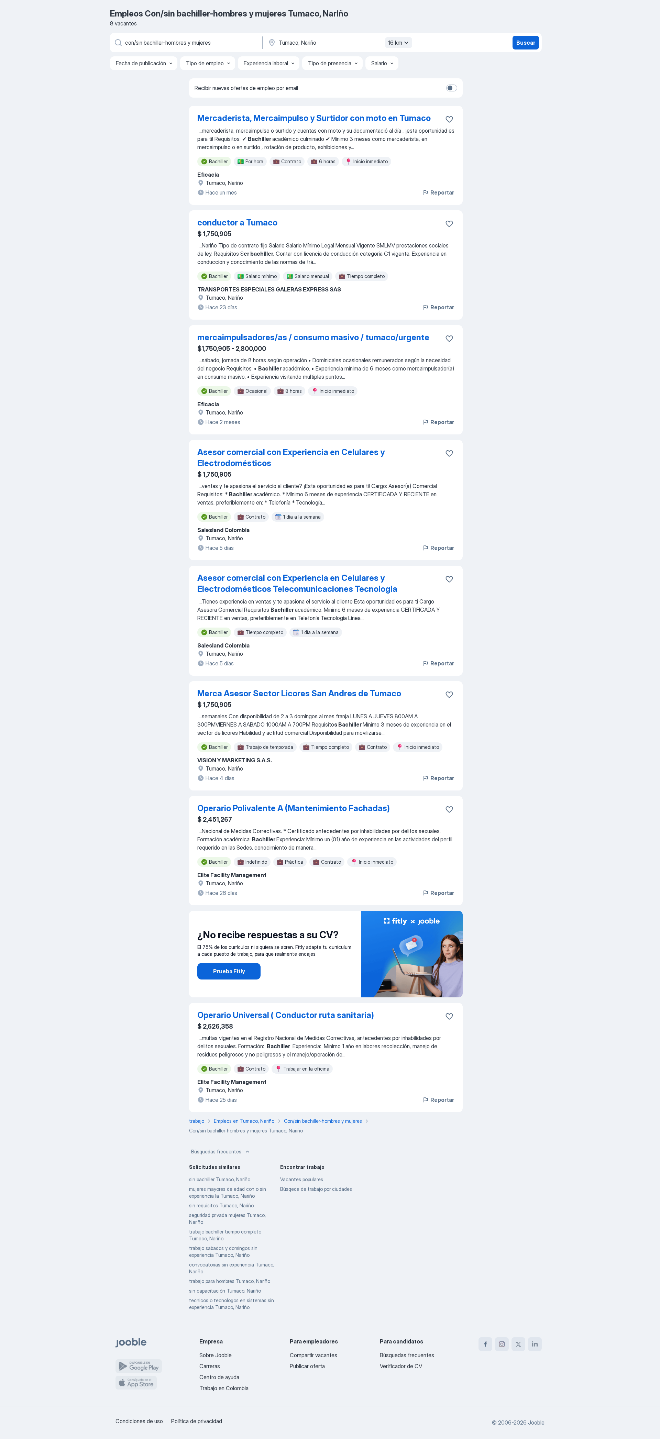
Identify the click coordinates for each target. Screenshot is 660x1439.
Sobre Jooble (215, 1355)
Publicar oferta (307, 1366)
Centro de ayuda (219, 1377)
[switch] (451, 88)
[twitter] (518, 1344)
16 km (395, 42)
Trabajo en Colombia (224, 1388)
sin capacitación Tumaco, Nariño (225, 1291)
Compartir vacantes (313, 1355)
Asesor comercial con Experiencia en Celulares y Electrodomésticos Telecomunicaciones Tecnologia (297, 583)
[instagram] (502, 1344)
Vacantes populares (301, 1179)
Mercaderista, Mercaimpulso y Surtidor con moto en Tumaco (314, 118)
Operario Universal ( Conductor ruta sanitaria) (285, 1015)
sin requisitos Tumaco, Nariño (221, 1205)
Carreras (209, 1366)
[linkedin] (535, 1344)
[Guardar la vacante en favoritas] (449, 119)
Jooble (536, 1422)
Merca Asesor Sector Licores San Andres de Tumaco (299, 693)
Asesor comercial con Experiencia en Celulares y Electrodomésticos (291, 457)
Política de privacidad (196, 1421)
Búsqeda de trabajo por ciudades (316, 1189)
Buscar (525, 42)
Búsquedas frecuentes (216, 1151)
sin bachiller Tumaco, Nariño (219, 1179)
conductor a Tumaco (237, 223)
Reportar (442, 192)
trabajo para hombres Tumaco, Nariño (229, 1281)
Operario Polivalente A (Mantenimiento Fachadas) (293, 808)
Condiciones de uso (139, 1421)
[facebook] (485, 1344)
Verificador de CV (401, 1366)
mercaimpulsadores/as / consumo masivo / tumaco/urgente (313, 337)
